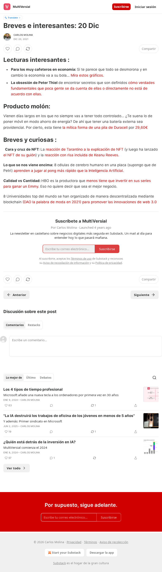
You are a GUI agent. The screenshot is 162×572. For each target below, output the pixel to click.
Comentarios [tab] (15, 325)
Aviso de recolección (114, 542)
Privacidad (74, 542)
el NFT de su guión (19, 155)
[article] (81, 397)
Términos (90, 542)
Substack (59, 563)
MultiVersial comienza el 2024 (25, 447)
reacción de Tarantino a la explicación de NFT (84, 149)
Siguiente (141, 295)
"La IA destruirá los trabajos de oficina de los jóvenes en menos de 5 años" (69, 416)
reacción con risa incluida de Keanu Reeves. (81, 155)
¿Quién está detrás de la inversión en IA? (39, 442)
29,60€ (141, 127)
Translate (13, 17)
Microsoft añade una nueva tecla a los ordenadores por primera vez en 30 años (61, 395)
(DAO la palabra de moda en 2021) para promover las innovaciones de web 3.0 (89, 202)
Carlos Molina (23, 34)
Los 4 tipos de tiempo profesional (33, 389)
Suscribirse (121, 7)
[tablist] (23, 325)
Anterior (19, 295)
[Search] (154, 377)
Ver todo (13, 468)
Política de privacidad (108, 263)
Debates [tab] (45, 378)
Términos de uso (81, 258)
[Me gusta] (7, 49)
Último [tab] (31, 378)
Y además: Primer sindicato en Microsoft (32, 421)
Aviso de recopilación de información (66, 263)
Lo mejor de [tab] (14, 378)
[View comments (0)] (18, 49)
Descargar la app (102, 553)
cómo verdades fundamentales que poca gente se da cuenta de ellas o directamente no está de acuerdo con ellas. (83, 88)
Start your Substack (66, 553)
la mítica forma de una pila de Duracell (95, 127)
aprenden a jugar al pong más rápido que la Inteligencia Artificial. (69, 171)
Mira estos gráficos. (87, 75)
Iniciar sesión (145, 7)
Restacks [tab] (34, 325)
